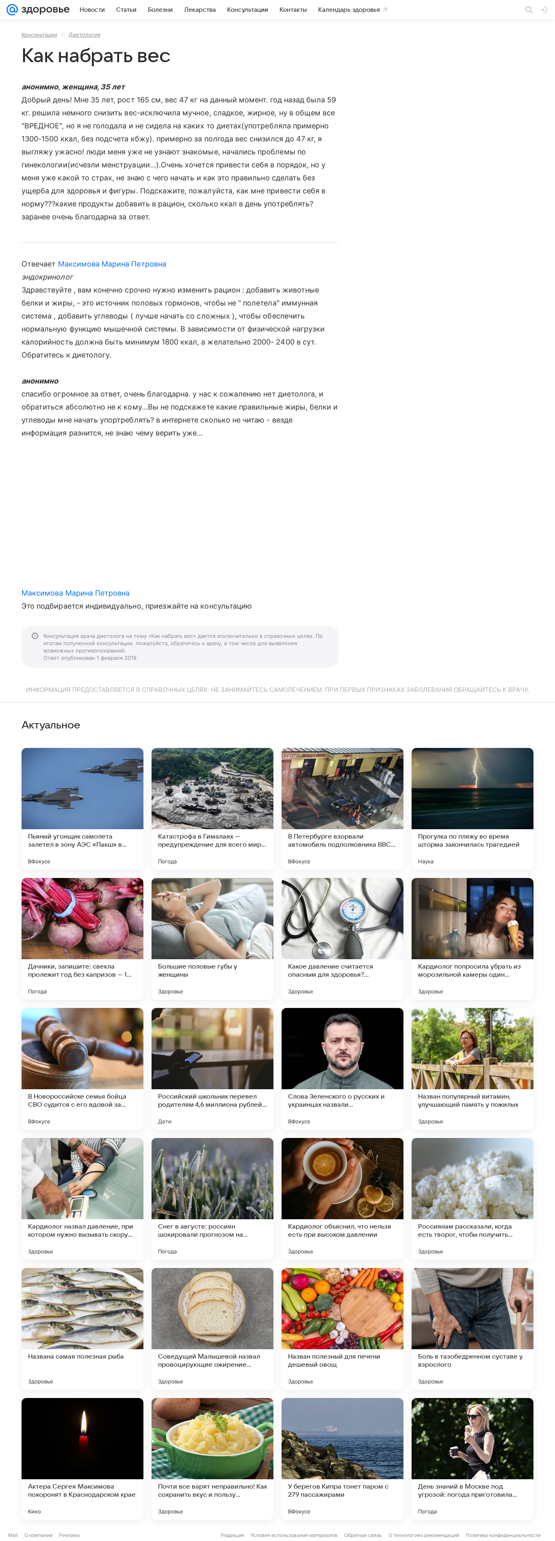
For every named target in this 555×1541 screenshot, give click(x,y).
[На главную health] (44, 10)
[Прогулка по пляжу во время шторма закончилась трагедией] (472, 809)
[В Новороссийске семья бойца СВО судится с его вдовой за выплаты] (82, 1069)
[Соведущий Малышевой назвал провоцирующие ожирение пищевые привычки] (212, 1329)
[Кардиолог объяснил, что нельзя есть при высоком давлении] (342, 1199)
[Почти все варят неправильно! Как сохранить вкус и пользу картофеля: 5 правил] (212, 1459)
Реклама (69, 1535)
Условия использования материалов (294, 1535)
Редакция (232, 1535)
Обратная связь (363, 1535)
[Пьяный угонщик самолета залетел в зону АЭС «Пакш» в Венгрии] (82, 809)
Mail (13, 1535)
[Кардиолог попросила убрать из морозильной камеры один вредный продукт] (472, 939)
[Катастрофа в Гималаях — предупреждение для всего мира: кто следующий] (212, 809)
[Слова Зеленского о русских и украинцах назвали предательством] (342, 1069)
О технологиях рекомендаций (423, 1535)
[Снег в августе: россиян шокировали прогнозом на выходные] (212, 1199)
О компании (38, 1535)
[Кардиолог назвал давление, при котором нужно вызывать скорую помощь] (82, 1199)
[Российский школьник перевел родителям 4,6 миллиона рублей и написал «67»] (212, 1069)
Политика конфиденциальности (503, 1535)
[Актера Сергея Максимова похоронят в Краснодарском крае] (82, 1459)
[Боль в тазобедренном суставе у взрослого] (472, 1329)
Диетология (84, 34)
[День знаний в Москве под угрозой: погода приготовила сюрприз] (472, 1459)
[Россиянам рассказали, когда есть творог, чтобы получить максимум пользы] (472, 1199)
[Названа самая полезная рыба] (82, 1329)
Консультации (39, 34)
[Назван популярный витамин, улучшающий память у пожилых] (472, 1069)
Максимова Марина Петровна (112, 264)
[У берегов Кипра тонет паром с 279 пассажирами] (342, 1459)
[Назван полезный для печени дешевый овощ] (342, 1329)
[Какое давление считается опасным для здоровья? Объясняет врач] (342, 939)
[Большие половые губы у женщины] (212, 939)
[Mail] (12, 10)
